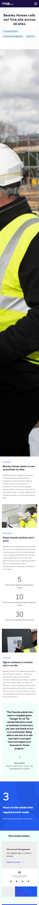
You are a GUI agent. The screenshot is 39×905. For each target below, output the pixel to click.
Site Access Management (13, 36)
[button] (35, 3)
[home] (11, 3)
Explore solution (14, 862)
